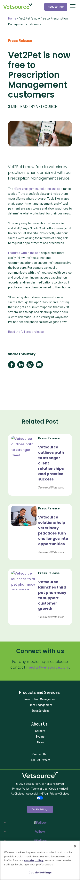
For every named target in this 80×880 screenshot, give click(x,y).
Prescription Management (40, 699)
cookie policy (33, 860)
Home (12, 18)
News (40, 742)
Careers (40, 731)
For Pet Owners (40, 760)
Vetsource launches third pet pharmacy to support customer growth (52, 595)
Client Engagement (40, 705)
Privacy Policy (20, 788)
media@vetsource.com (47, 667)
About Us (39, 723)
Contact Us (39, 754)
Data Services (40, 710)
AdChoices (17, 793)
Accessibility (34, 793)
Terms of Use (39, 788)
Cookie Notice (58, 788)
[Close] (75, 846)
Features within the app (24, 253)
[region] (40, 860)
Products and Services (39, 692)
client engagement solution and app (38, 188)
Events (40, 736)
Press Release (20, 40)
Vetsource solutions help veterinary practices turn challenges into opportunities (53, 530)
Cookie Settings (40, 809)
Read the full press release (26, 331)
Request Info (56, 6)
